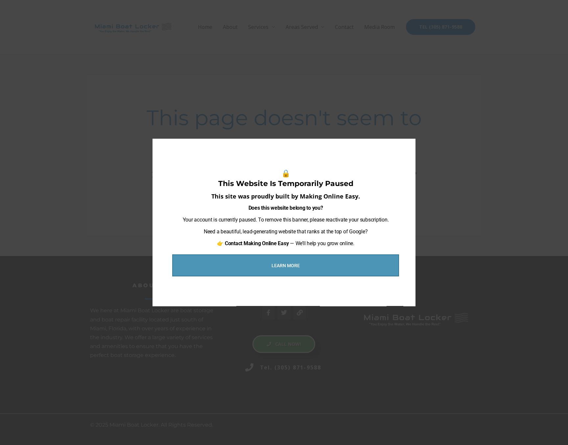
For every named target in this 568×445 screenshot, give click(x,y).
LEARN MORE (286, 265)
